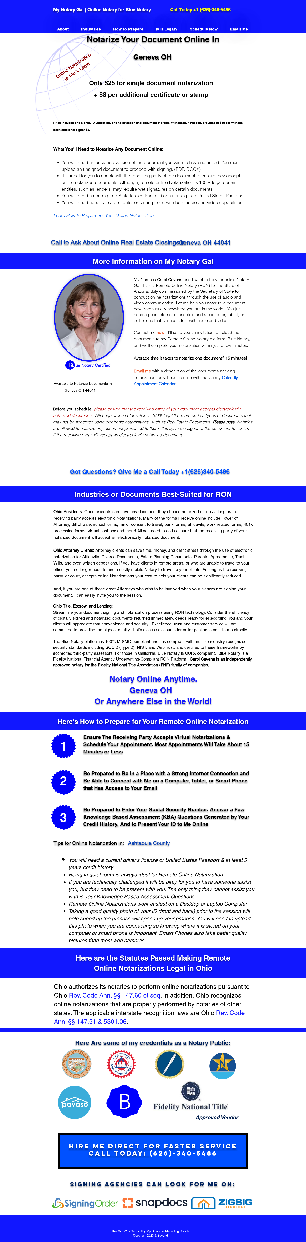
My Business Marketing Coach (168, 1231)
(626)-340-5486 (215, 9)
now (160, 332)
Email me (142, 370)
